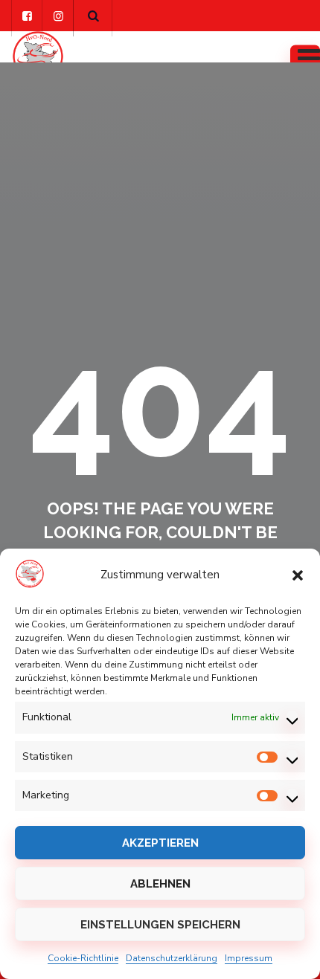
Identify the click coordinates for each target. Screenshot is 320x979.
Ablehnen (160, 884)
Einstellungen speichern (160, 924)
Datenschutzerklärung (171, 958)
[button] (297, 574)
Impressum (248, 958)
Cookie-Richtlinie (83, 958)
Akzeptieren (160, 843)
